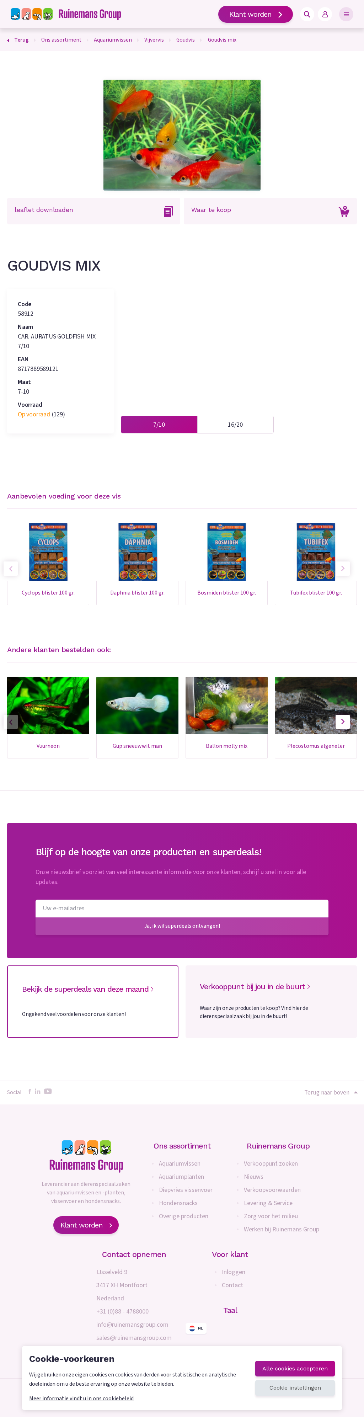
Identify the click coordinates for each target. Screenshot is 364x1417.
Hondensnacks (178, 1203)
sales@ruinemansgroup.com (134, 1337)
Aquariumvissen (179, 1163)
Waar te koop (211, 209)
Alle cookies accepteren (295, 1368)
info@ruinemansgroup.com (132, 1324)
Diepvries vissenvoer (186, 1190)
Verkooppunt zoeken (271, 1163)
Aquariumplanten (181, 1176)
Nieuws (253, 1176)
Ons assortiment (182, 1145)
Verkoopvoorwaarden (272, 1190)
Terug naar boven (326, 1092)
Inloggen (233, 1272)
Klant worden (250, 14)
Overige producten (183, 1216)
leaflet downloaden (44, 209)
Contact (232, 1285)
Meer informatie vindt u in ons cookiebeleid (81, 1398)
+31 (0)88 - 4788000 (122, 1311)
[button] (343, 722)
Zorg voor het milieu (271, 1216)
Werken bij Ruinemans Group (281, 1229)
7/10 (159, 424)
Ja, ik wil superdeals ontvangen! (182, 926)
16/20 (235, 424)
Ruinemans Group (278, 1145)
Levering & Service (268, 1203)
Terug (21, 40)
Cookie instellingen (295, 1387)
